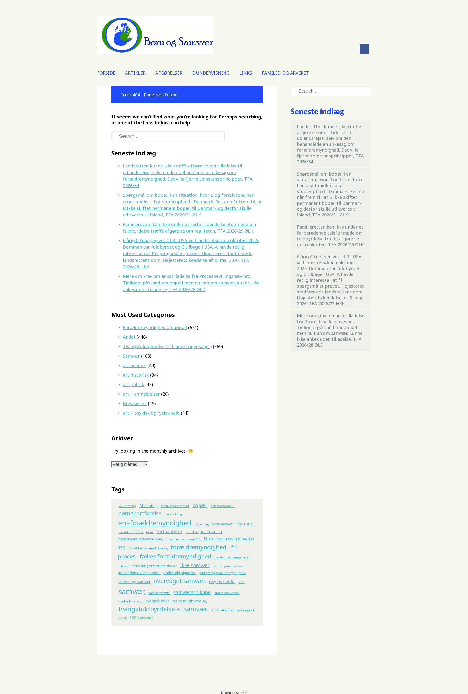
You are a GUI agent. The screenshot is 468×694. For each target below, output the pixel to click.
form (149, 532)
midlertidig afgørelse (179, 572)
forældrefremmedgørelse (148, 548)
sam (241, 582)
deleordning (174, 514)
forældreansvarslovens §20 (183, 539)
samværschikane (192, 592)
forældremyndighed (198, 547)
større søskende (226, 593)
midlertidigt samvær (134, 581)
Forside (106, 73)
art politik (133, 384)
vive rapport (245, 610)
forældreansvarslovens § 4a (140, 539)
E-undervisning (211, 73)
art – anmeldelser (141, 394)
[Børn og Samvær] (155, 52)
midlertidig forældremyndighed (222, 573)
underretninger (222, 610)
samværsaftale (159, 593)
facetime (201, 524)
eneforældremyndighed (154, 522)
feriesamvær (223, 523)
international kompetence (139, 572)
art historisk (136, 375)
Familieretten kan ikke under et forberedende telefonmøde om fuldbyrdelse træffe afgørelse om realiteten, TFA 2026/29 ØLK (330, 235)
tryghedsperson (130, 601)
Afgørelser (168, 73)
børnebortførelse (139, 513)
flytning (245, 524)
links (245, 73)
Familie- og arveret (285, 73)
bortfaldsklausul (222, 506)
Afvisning (148, 505)
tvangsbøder (157, 601)
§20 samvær (140, 618)
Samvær (131, 356)
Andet (129, 337)
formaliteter (169, 531)
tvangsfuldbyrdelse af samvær (162, 609)
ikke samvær (194, 565)
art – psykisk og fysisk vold (151, 413)
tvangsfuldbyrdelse (189, 600)
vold (122, 618)
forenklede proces (130, 532)
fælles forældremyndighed (175, 556)
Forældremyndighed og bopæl (155, 327)
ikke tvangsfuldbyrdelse (228, 566)
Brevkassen (135, 403)
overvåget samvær (179, 581)
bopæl (199, 505)
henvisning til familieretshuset (154, 566)
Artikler (135, 73)
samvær (131, 591)
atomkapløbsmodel (175, 506)
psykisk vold (222, 581)
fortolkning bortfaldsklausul (204, 532)
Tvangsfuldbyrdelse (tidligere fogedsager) (167, 346)
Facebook (364, 49)
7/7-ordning (127, 506)
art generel (134, 365)
